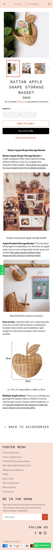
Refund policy (9, 487)
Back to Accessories (28, 427)
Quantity (7, 109)
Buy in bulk (8, 478)
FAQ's (5, 474)
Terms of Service (11, 452)
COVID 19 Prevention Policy (16, 461)
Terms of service (11, 483)
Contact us (8, 491)
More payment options (26, 137)
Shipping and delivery (13, 470)
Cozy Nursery (14, 541)
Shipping (21, 101)
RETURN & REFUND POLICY (17, 465)
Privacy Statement (12, 457)
